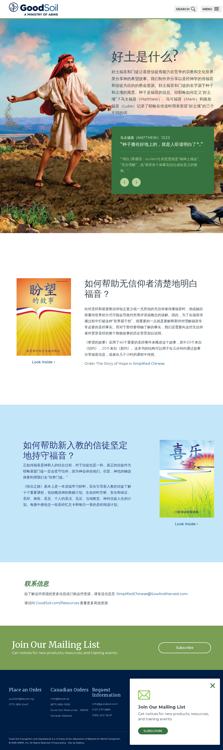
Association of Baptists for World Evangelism (96, 738)
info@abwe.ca (60, 698)
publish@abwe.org (21, 698)
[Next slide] (136, 182)
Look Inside (44, 362)
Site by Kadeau (76, 742)
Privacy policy (58, 742)
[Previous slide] (124, 182)
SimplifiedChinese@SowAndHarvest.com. (152, 594)
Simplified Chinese (149, 364)
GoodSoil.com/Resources (57, 603)
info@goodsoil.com (105, 704)
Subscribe (184, 648)
